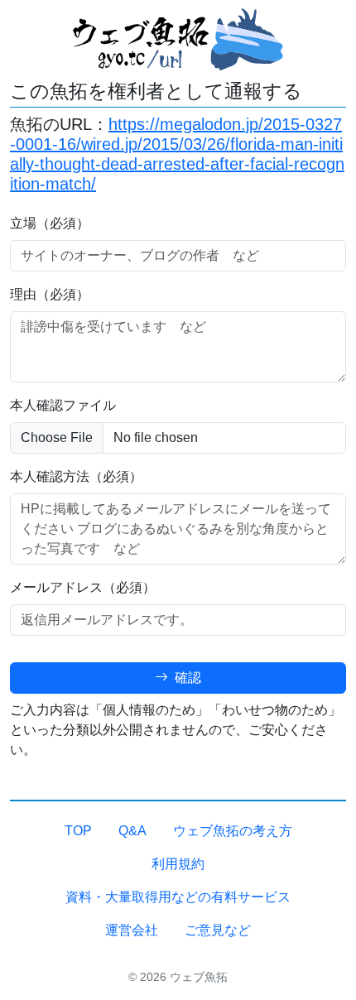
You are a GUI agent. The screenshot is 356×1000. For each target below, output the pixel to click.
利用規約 (178, 864)
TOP (78, 831)
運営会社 (131, 930)
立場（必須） (49, 223)
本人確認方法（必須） (76, 476)
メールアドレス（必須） (83, 587)
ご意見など (218, 930)
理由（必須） (49, 294)
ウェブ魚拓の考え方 (232, 831)
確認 (186, 678)
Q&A (132, 831)
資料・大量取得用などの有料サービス (178, 897)
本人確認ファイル (63, 405)
